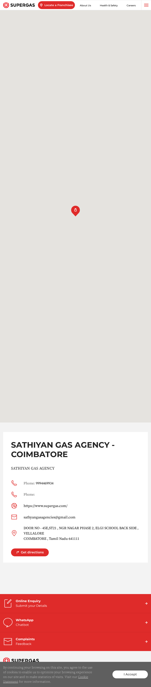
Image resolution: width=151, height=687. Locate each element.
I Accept (130, 674)
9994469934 (38, 483)
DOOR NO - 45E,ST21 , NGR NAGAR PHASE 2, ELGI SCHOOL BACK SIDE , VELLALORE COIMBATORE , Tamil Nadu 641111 (81, 533)
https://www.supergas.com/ (45, 505)
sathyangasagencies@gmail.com (50, 517)
